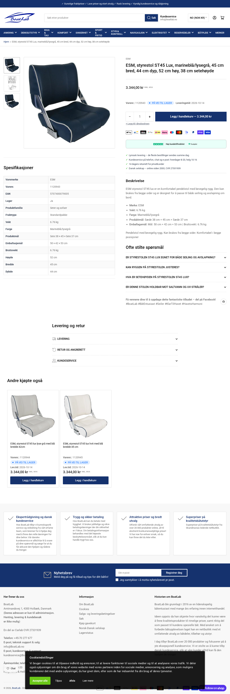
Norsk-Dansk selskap (92, 628)
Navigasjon (137, 32)
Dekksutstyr (29, 32)
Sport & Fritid (98, 33)
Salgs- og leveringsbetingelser (97, 613)
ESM (128, 58)
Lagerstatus (86, 632)
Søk (81, 618)
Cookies (84, 609)
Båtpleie (203, 32)
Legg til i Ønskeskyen (138, 123)
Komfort (63, 32)
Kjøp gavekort (87, 623)
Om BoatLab (86, 604)
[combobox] (101, 18)
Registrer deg (174, 572)
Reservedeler (182, 32)
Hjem (6, 41)
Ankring (9, 32)
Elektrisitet (159, 32)
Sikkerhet (82, 32)
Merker (219, 32)
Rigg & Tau (47, 33)
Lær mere (88, 680)
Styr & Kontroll (117, 32)
